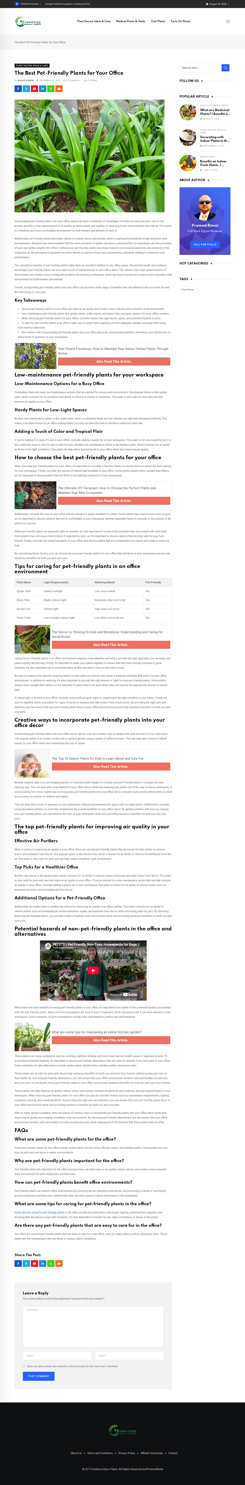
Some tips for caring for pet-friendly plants (39, 1212)
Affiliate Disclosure (152, 1453)
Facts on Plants (180, 21)
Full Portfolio (205, 244)
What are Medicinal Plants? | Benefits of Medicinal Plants (214, 114)
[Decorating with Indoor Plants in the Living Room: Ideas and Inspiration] (188, 137)
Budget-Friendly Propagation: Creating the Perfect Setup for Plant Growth (80, 4)
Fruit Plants (158, 21)
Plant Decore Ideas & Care (93, 21)
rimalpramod (26, 80)
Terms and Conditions (100, 1453)
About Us (76, 1453)
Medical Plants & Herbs (131, 21)
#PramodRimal (154, 1469)
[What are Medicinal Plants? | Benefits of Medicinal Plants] (188, 112)
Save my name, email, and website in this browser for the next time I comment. (72, 1366)
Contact (172, 1453)
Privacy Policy (126, 1453)
